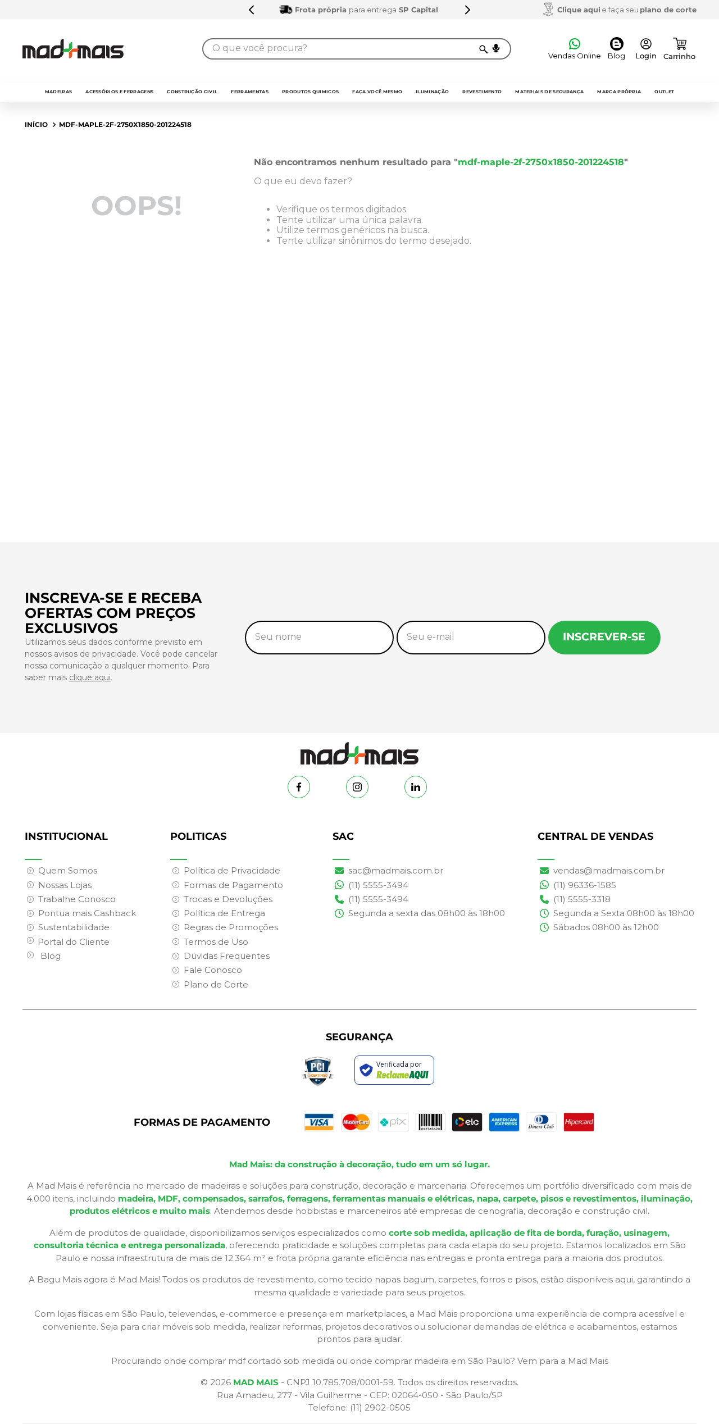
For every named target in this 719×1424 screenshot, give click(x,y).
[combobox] (356, 49)
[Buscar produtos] (483, 48)
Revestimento (482, 91)
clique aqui (90, 677)
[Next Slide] (467, 9)
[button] (496, 48)
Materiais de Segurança (549, 91)
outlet (664, 91)
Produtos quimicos (310, 91)
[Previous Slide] (251, 9)
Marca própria (619, 91)
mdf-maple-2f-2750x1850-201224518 (125, 124)
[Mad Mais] (359, 749)
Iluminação (432, 91)
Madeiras (58, 91)
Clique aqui (578, 9)
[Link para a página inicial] (36, 125)
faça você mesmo (377, 91)
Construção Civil (192, 91)
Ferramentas (250, 91)
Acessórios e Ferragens (119, 91)
